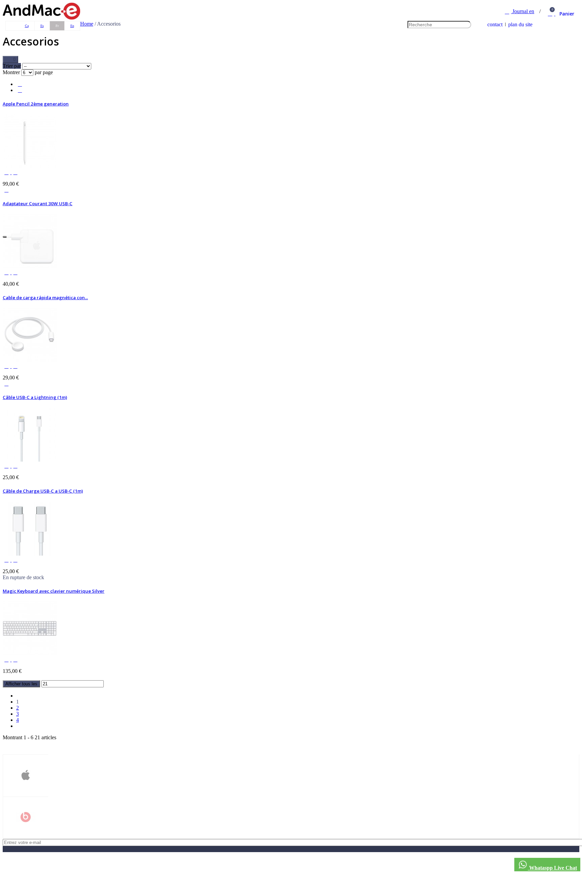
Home (86, 24)
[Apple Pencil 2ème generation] (30, 166)
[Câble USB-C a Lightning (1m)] (30, 460)
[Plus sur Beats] (25, 818)
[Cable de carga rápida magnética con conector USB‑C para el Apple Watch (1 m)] (30, 360)
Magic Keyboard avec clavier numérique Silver (53, 591)
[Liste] (20, 84)
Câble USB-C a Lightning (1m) (35, 397)
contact (495, 24)
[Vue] (7, 172)
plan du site (520, 24)
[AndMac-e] (41, 18)
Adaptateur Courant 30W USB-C (37, 203)
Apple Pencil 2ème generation (36, 104)
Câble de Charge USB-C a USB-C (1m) (43, 491)
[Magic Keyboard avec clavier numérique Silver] (30, 653)
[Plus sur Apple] (25, 776)
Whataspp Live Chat (552, 868)
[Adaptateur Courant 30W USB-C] (30, 266)
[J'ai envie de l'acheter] (6, 190)
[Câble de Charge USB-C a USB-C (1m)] (30, 554)
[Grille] (20, 90)
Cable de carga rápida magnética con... (45, 297)
